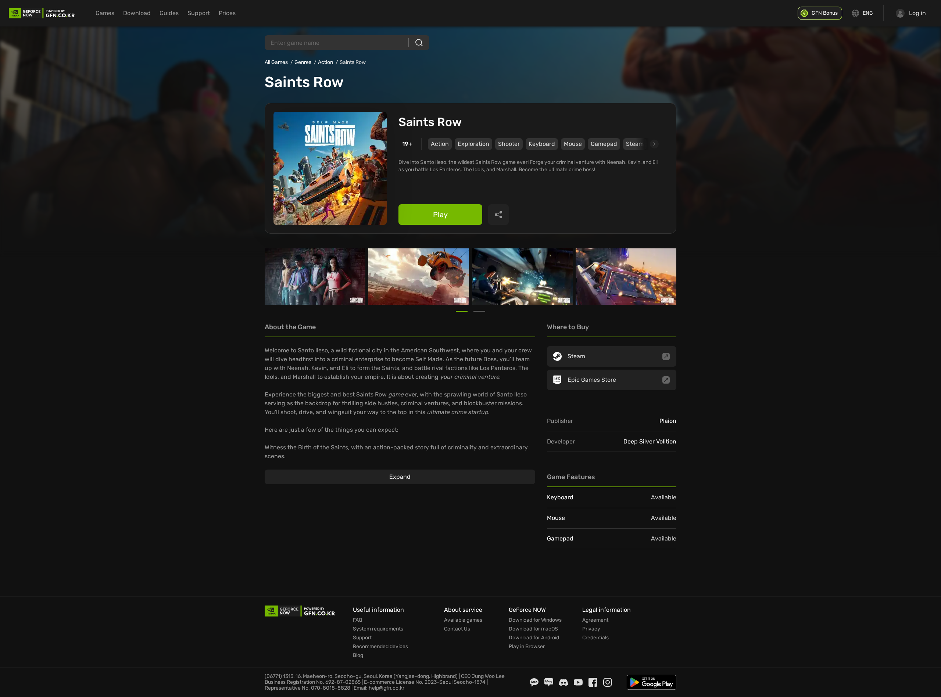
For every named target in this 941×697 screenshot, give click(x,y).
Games (105, 13)
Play (440, 214)
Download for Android (534, 638)
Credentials (595, 638)
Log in (917, 13)
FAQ (357, 620)
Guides (169, 13)
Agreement (595, 620)
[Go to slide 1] (461, 311)
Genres (302, 62)
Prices (227, 13)
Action (325, 62)
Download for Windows (535, 620)
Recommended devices (380, 647)
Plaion (667, 420)
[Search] (419, 42)
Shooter (509, 143)
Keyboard (542, 143)
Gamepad (604, 143)
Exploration (473, 143)
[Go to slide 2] (479, 311)
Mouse (573, 143)
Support (198, 13)
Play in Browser (527, 647)
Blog (358, 655)
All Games (276, 62)
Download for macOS (533, 629)
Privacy (591, 629)
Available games (463, 620)
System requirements (378, 629)
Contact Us (457, 629)
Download (137, 13)
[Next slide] (646, 144)
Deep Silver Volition (649, 441)
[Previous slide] (273, 276)
